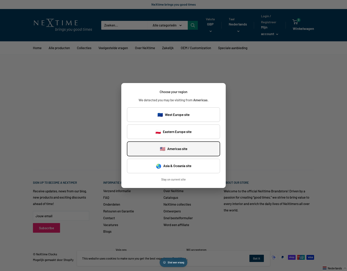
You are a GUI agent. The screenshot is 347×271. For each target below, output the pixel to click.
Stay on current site (173, 179)
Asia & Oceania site (173, 165)
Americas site (173, 148)
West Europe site (173, 114)
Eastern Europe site (173, 131)
